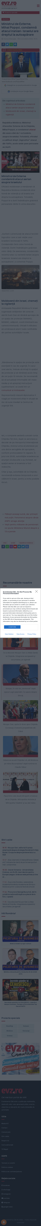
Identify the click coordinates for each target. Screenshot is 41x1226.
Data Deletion (9, 634)
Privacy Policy (31, 634)
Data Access (20, 634)
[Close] (37, 592)
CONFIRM (12, 627)
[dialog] (20, 613)
